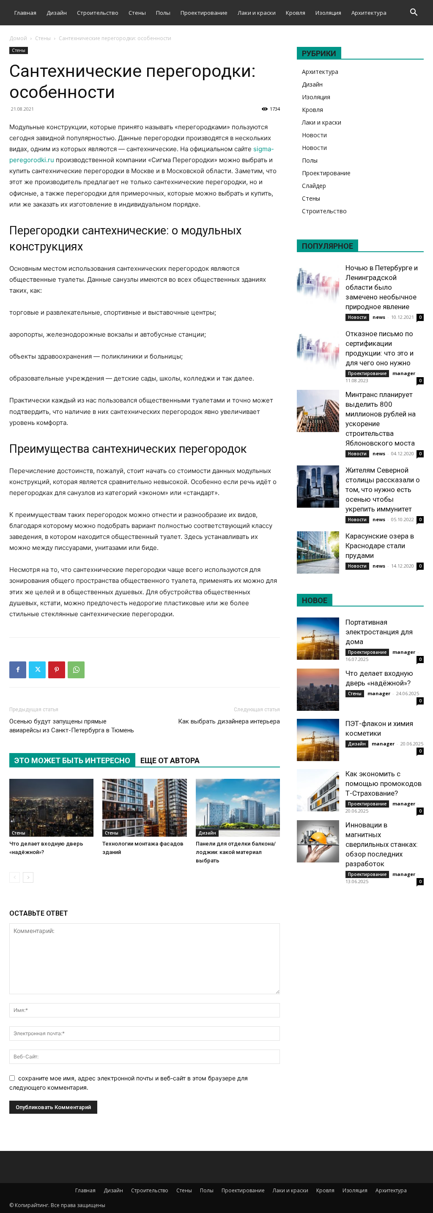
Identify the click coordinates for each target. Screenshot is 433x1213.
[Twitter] (37, 669)
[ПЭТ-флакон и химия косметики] (318, 740)
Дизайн (57, 12)
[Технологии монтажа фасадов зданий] (144, 808)
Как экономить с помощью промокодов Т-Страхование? (383, 783)
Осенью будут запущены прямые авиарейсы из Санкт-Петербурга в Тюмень (71, 726)
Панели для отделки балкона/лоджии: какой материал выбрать (236, 852)
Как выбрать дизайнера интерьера (229, 721)
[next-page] (28, 877)
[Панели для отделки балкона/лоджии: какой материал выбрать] (238, 808)
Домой (18, 38)
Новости (314, 135)
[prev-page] (14, 877)
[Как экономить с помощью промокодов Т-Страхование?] (318, 790)
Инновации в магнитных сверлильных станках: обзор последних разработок (381, 844)
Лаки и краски (257, 12)
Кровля (295, 12)
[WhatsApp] (76, 669)
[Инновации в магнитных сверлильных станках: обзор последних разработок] (318, 841)
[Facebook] (17, 669)
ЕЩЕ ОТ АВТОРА (170, 760)
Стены (137, 12)
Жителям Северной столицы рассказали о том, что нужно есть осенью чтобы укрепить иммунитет (382, 489)
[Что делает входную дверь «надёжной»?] (51, 808)
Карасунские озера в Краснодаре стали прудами (379, 546)
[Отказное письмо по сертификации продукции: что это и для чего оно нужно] (318, 350)
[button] (413, 13)
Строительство (97, 12)
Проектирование (204, 12)
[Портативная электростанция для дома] (318, 638)
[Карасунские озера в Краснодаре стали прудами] (318, 552)
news (379, 317)
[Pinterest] (56, 669)
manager (403, 373)
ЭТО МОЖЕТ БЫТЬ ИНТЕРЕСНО (72, 760)
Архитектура (368, 12)
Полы (163, 12)
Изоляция (328, 12)
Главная (25, 12)
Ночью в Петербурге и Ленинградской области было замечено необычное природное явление (381, 287)
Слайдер (314, 186)
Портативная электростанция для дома (379, 632)
